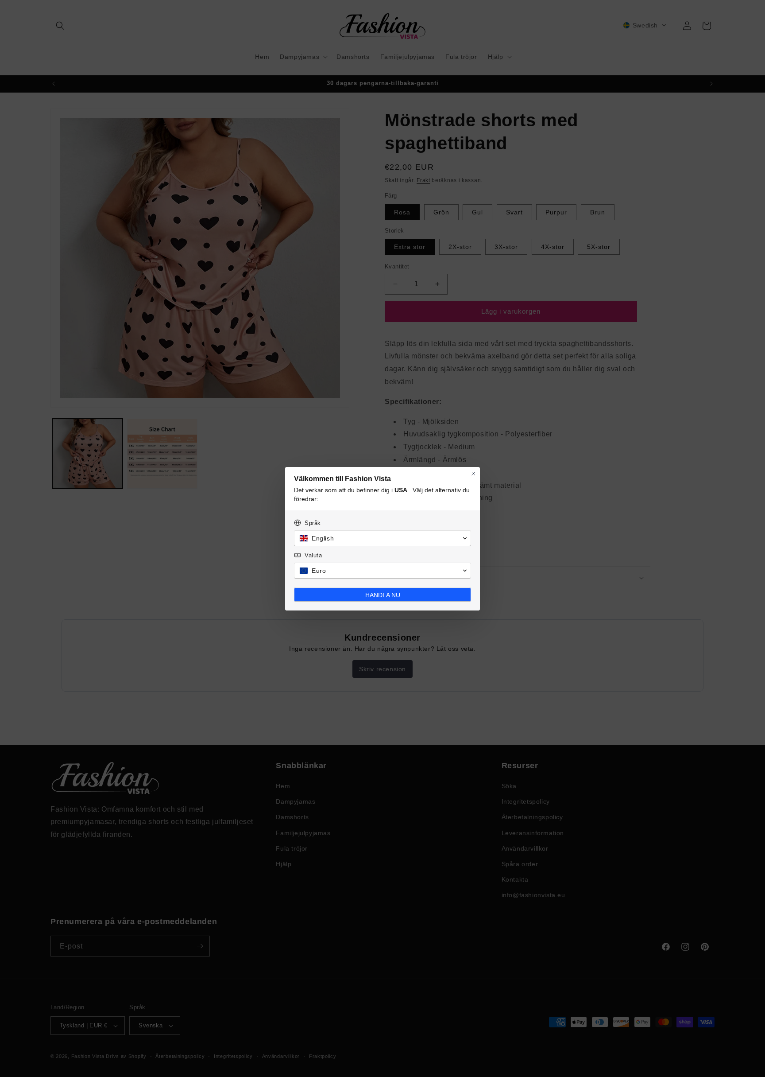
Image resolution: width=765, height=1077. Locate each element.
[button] (382, 538)
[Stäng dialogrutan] (473, 473)
